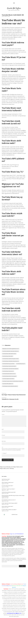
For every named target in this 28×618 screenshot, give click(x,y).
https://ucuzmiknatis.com (6, 467)
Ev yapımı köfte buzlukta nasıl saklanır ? (9, 509)
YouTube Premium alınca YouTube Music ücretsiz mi (13, 381)
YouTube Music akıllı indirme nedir (9, 353)
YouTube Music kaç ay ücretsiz (8, 363)
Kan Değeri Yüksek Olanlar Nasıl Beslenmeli (14, 394)
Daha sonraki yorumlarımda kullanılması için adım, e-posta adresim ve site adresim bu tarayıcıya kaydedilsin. (13, 449)
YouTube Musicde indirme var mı (9, 373)
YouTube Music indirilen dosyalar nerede (10, 358)
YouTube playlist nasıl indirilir (8, 378)
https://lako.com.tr (4, 468)
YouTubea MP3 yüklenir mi (8, 383)
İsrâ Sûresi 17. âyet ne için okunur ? (8, 489)
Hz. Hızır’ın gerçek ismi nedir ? (7, 485)
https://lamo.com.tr (18, 467)
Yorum (3, 414)
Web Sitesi (4, 441)
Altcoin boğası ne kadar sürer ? (8, 482)
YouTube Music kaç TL (20, 363)
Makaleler (8, 345)
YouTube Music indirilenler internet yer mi (11, 361)
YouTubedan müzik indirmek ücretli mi (10, 386)
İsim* (3, 429)
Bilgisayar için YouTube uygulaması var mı (11, 348)
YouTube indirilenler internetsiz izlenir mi (10, 351)
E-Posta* (3, 435)
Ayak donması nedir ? (6, 479)
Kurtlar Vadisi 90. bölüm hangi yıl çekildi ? (9, 503)
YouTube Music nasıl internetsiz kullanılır (10, 368)
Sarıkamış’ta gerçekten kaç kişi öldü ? (9, 492)
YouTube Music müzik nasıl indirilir (9, 366)
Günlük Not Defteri (14, 8)
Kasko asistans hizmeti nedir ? (7, 506)
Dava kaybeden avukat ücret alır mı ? (9, 499)
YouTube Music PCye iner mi (8, 371)
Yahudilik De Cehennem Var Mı (10, 399)
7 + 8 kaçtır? (4, 453)
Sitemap (12, 468)
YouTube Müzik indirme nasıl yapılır (9, 376)
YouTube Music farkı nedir (8, 356)
